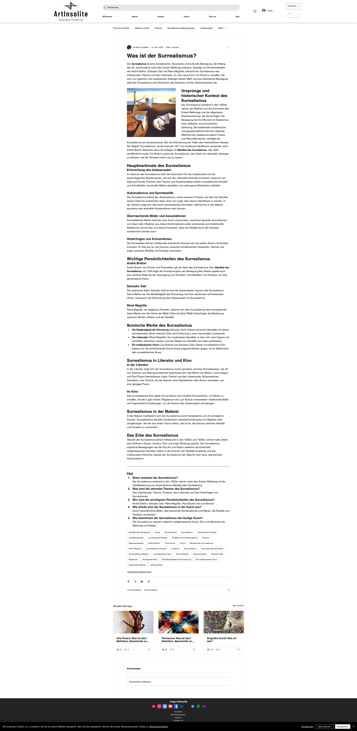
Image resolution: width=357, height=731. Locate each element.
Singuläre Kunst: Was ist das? (221, 640)
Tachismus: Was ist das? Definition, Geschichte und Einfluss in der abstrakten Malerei (178, 640)
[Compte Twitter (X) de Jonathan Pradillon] (165, 706)
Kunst (157, 532)
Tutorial (158, 28)
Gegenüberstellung (137, 565)
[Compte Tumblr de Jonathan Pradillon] (187, 706)
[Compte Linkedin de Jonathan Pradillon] (181, 706)
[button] (255, 11)
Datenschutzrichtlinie (158, 726)
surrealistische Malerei (139, 554)
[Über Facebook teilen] (128, 581)
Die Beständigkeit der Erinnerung (176, 559)
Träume (205, 538)
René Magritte (135, 548)
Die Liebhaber (182, 554)
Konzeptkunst (171, 532)
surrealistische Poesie (157, 538)
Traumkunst (170, 543)
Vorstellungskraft (136, 538)
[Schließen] (353, 726)
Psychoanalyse (200, 554)
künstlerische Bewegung (139, 532)
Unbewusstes (156, 565)
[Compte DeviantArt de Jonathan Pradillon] (198, 706)
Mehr (220, 28)
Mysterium (133, 559)
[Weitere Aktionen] (228, 47)
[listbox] (294, 6)
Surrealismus (187, 532)
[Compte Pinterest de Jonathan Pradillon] (154, 706)
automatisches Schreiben (212, 548)
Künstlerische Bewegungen (181, 28)
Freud (182, 543)
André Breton (154, 543)
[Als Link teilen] (148, 581)
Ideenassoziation (136, 543)
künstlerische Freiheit (207, 532)
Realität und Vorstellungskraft (185, 538)
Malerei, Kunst (142, 28)
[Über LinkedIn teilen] (142, 581)
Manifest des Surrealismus (201, 543)
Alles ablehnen (324, 726)
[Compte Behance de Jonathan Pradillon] (193, 706)
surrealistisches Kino (162, 554)
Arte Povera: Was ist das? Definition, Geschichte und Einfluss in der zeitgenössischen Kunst (132, 640)
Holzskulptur (206, 28)
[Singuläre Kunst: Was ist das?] (224, 622)
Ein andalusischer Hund (206, 559)
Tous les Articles (121, 28)
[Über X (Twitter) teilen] (135, 581)
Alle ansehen (238, 605)
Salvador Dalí (217, 554)
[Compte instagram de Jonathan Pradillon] (159, 706)
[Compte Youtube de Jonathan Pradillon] (170, 706)
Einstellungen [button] (307, 726)
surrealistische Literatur (156, 548)
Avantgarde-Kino (150, 559)
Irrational (175, 548)
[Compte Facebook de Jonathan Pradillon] (176, 706)
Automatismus (190, 548)
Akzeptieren (342, 726)
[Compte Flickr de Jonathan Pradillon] (204, 706)
